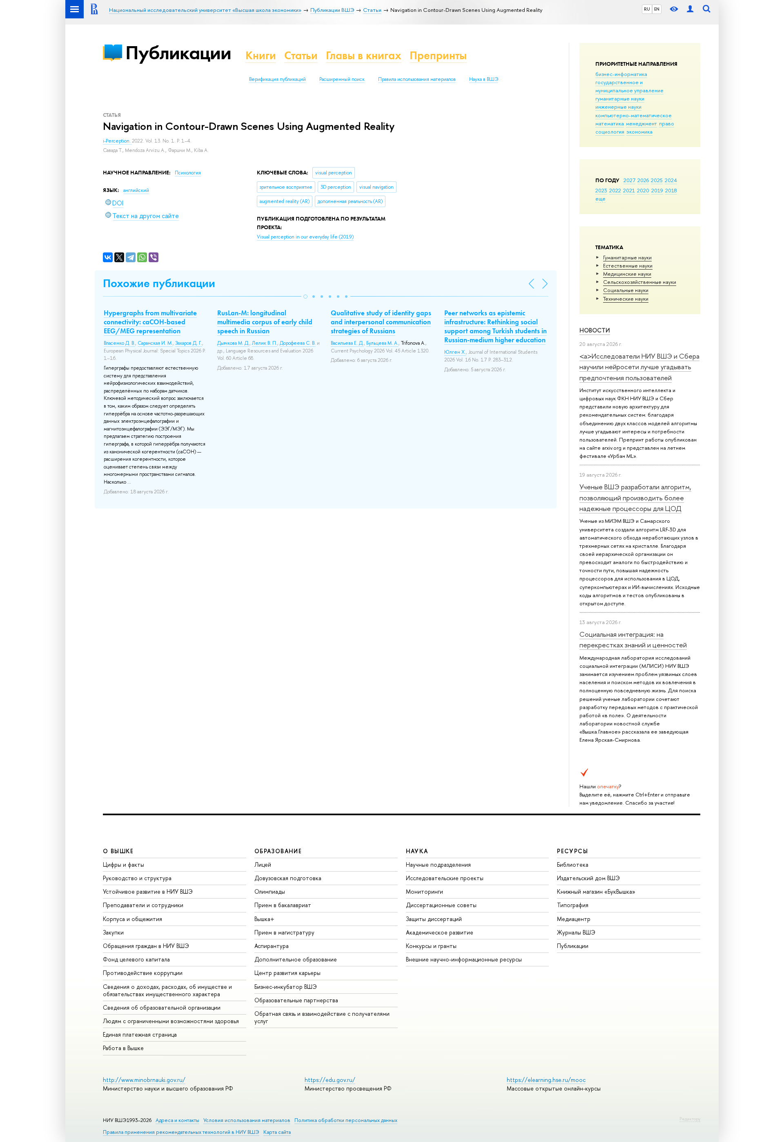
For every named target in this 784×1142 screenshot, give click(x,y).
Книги (260, 55)
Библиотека (572, 864)
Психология (188, 173)
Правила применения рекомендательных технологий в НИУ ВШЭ (181, 1132)
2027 (629, 180)
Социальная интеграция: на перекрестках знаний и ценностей (633, 639)
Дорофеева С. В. (298, 343)
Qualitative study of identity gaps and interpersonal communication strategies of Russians (381, 321)
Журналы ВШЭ (576, 932)
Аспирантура (271, 946)
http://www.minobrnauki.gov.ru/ (144, 1080)
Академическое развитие (439, 932)
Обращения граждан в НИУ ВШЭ (146, 946)
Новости (594, 330)
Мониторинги (424, 891)
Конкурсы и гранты (431, 946)
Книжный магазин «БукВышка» (596, 891)
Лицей (262, 864)
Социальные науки (625, 290)
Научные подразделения (438, 864)
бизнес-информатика (621, 74)
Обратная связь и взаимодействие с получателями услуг (322, 1017)
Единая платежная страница (140, 1034)
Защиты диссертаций (434, 919)
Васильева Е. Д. (347, 343)
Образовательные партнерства (296, 1000)
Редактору (689, 1119)
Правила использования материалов (417, 79)
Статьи (301, 55)
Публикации (178, 52)
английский (136, 190)
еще (600, 198)
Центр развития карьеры (287, 973)
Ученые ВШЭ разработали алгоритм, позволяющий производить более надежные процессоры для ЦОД (635, 497)
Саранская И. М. (155, 343)
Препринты (438, 55)
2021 (629, 190)
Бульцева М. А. (382, 343)
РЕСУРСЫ (572, 851)
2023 (601, 190)
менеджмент (641, 123)
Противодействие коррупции (143, 973)
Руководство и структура (137, 878)
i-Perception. (117, 141)
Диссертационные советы (441, 905)
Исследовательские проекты (444, 878)
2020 (643, 190)
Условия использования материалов (246, 1120)
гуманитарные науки (619, 98)
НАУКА (417, 851)
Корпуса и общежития (132, 919)
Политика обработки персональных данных (345, 1120)
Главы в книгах (363, 55)
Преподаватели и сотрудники (143, 905)
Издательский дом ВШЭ (588, 878)
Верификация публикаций (277, 79)
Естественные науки (628, 265)
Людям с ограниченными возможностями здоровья (171, 1021)
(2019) (305, 237)
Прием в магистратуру (284, 932)
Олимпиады (269, 891)
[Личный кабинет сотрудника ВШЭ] (690, 9)
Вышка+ (264, 919)
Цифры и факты (123, 864)
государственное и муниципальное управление (629, 86)
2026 (643, 180)
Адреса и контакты (177, 1120)
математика (609, 123)
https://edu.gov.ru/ (330, 1080)
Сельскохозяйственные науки (639, 282)
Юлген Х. (455, 352)
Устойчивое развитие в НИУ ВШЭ (148, 891)
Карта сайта (277, 1132)
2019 (657, 190)
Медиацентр (573, 919)
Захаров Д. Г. (188, 343)
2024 (671, 180)
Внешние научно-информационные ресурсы (464, 959)
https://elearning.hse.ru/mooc (546, 1080)
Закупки (113, 932)
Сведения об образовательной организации (161, 1007)
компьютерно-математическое (633, 115)
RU (647, 9)
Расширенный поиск (342, 79)
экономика (639, 131)
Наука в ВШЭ (483, 79)
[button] (305, 296)
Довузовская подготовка (287, 878)
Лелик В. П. (264, 343)
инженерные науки (618, 106)
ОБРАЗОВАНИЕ (278, 851)
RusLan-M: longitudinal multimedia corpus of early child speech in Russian (264, 321)
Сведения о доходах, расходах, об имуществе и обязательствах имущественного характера (167, 990)
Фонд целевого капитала (136, 959)
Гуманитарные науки (627, 257)
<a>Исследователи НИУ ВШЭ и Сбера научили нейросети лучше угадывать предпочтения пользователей (639, 366)
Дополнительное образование (295, 959)
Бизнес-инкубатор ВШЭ (285, 986)
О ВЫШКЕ (118, 851)
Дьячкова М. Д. (233, 343)
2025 (657, 180)
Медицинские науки (627, 273)
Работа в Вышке (123, 1048)
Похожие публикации (159, 283)
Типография (572, 905)
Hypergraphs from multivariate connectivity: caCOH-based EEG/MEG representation (150, 321)
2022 (615, 190)
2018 (671, 190)
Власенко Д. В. (119, 343)
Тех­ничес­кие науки (625, 298)
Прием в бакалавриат (282, 905)
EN (656, 9)
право (666, 123)
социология (609, 131)
